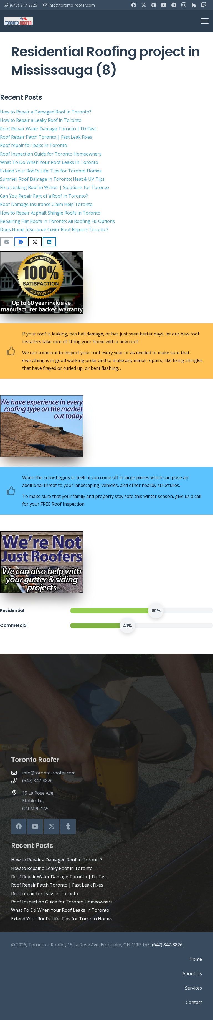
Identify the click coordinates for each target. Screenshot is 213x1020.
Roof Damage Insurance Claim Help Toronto (46, 204)
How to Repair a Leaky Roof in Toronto (41, 120)
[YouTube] (164, 5)
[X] (144, 5)
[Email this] (6, 241)
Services (193, 988)
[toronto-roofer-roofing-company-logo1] (18, 21)
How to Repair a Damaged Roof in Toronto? (45, 112)
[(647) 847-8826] (16, 780)
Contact (194, 1002)
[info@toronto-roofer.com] (16, 772)
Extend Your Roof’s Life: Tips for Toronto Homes (51, 171)
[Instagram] (184, 5)
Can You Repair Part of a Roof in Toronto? (44, 196)
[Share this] (20, 241)
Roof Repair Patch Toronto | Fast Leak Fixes (46, 137)
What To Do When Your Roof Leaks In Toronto (49, 162)
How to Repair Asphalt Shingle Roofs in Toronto (50, 213)
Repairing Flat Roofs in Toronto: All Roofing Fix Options (57, 221)
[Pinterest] (154, 5)
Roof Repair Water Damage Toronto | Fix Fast (48, 129)
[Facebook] (134, 5)
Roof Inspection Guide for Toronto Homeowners (51, 154)
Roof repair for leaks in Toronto (33, 145)
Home (195, 959)
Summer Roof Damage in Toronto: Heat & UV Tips (52, 179)
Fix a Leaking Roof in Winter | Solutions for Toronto (54, 187)
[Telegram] (174, 5)
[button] (204, 21)
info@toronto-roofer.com (48, 773)
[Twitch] (204, 5)
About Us (192, 973)
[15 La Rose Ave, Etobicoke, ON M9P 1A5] (16, 792)
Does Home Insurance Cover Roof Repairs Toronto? (54, 229)
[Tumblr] (68, 826)
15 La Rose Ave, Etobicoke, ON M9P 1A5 (38, 801)
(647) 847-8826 (37, 781)
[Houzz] (194, 5)
